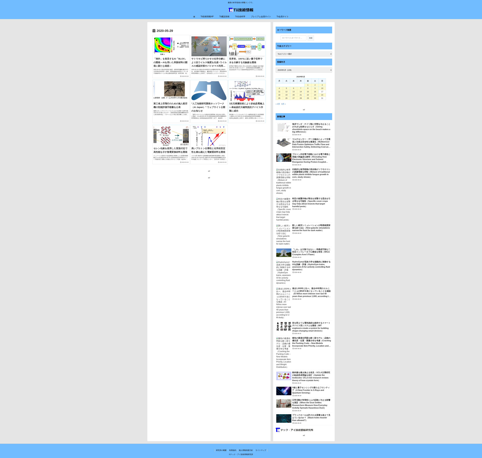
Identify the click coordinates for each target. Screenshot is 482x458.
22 (308, 95)
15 (308, 92)
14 (301, 92)
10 (322, 88)
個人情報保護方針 (246, 450)
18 (279, 95)
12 (286, 92)
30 (315, 98)
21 (301, 95)
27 (294, 98)
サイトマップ (261, 450)
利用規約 (232, 450)
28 (301, 98)
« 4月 (278, 104)
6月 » (283, 104)
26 (286, 98)
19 (286, 95)
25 (279, 98)
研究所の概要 (221, 450)
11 (279, 92)
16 (315, 92)
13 (294, 92)
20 (294, 95)
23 (315, 95)
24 (322, 95)
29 (308, 98)
